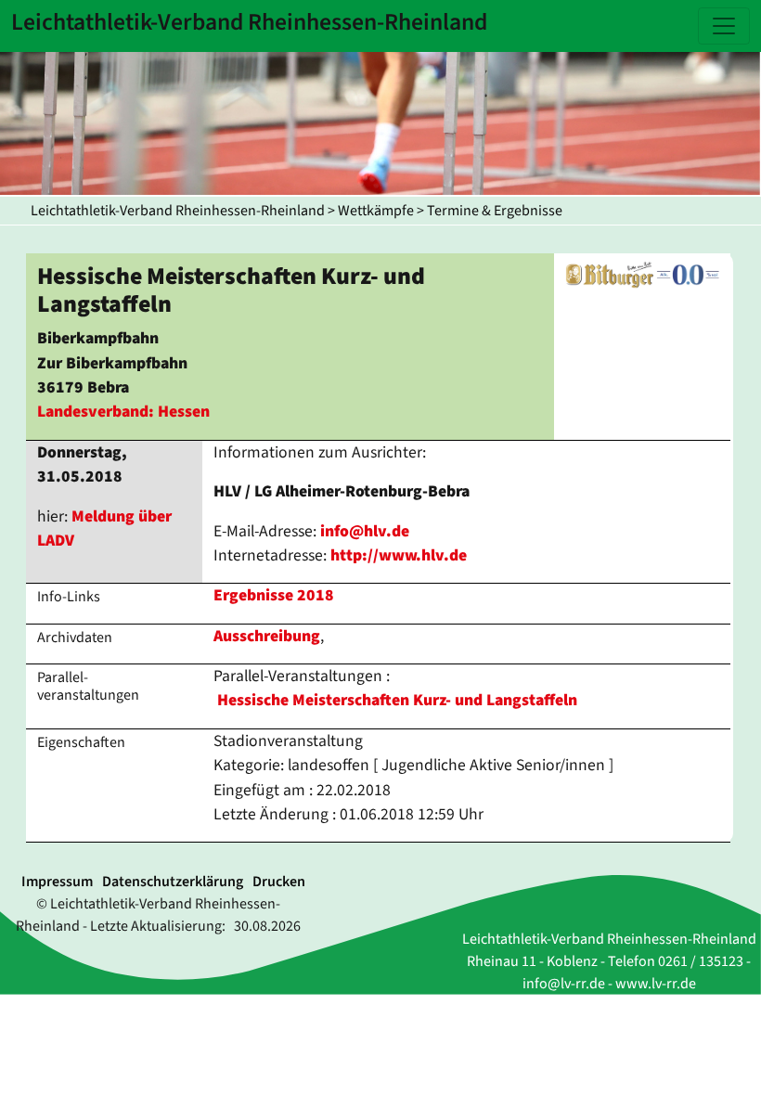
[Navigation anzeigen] (724, 26)
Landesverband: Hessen (123, 411)
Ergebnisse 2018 (273, 595)
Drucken (278, 881)
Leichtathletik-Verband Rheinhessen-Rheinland (178, 210)
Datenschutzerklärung (172, 881)
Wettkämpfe (376, 210)
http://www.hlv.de (398, 555)
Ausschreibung (266, 636)
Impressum (57, 881)
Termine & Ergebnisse (494, 210)
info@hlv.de (364, 531)
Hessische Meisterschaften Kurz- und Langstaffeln (397, 700)
